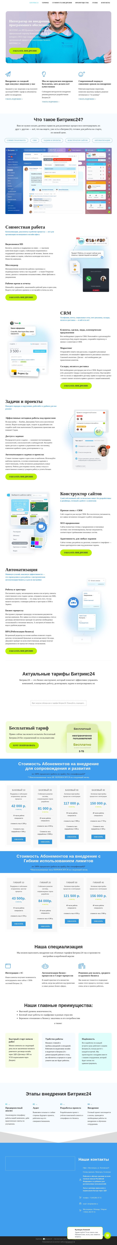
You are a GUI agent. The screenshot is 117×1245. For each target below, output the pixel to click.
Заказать (18, 839)
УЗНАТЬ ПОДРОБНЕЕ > (14, 99)
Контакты (105, 3)
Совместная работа (16, 140)
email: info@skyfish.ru (90, 1204)
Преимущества (82, 3)
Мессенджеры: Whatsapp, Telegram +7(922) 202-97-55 (95, 1210)
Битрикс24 (34, 3)
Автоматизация (102, 140)
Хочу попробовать (24, 745)
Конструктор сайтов (78, 140)
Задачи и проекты (52, 140)
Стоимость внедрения (62, 3)
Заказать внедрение (25, 51)
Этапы (95, 3)
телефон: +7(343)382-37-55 (92, 1198)
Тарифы (45, 3)
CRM (35, 140)
